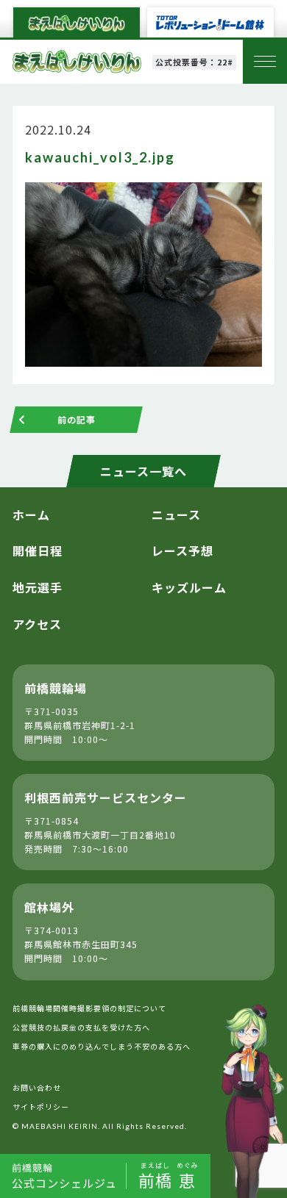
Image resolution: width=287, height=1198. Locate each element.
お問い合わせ (37, 1087)
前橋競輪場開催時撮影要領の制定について (89, 1008)
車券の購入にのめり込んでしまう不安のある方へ (102, 1046)
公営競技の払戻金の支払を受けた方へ (81, 1027)
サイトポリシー (41, 1106)
